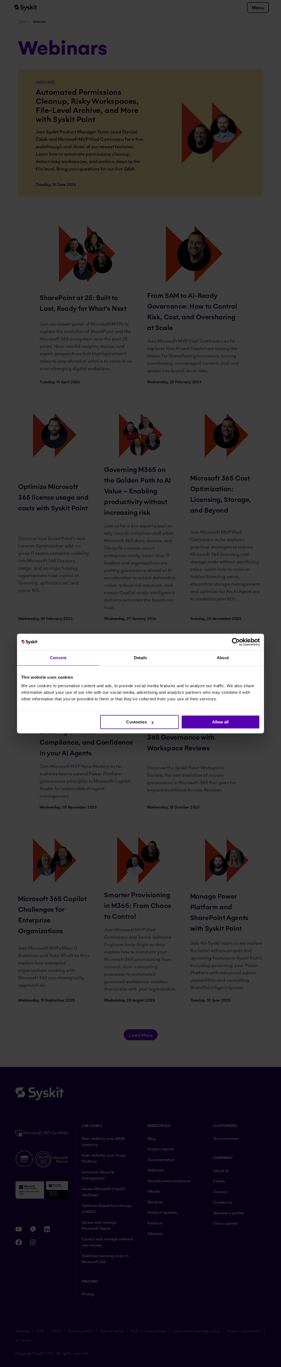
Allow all (220, 722)
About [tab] (223, 657)
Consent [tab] (58, 657)
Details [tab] (140, 657)
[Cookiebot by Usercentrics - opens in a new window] (236, 642)
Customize (136, 722)
